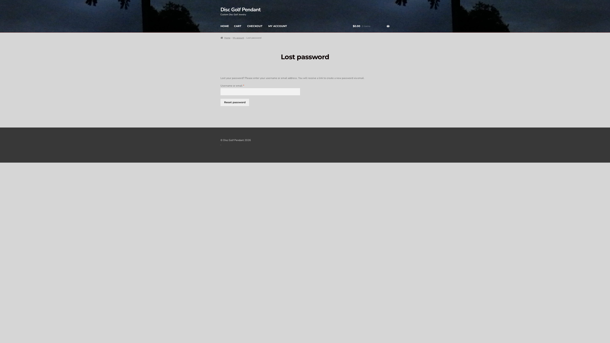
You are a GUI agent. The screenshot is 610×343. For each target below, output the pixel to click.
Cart (237, 26)
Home (224, 26)
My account (277, 26)
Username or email (237, 85)
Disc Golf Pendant (240, 9)
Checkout (254, 26)
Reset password (235, 102)
